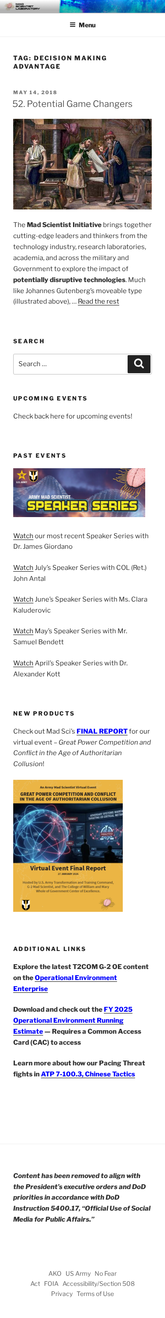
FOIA (51, 1283)
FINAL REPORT (102, 731)
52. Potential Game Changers (72, 104)
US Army (78, 1273)
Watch (23, 536)
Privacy (62, 1293)
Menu (87, 25)
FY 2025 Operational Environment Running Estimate (72, 1020)
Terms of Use (95, 1293)
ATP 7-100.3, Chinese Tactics (88, 1074)
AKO (55, 1273)
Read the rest (98, 301)
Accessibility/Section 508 (98, 1283)
